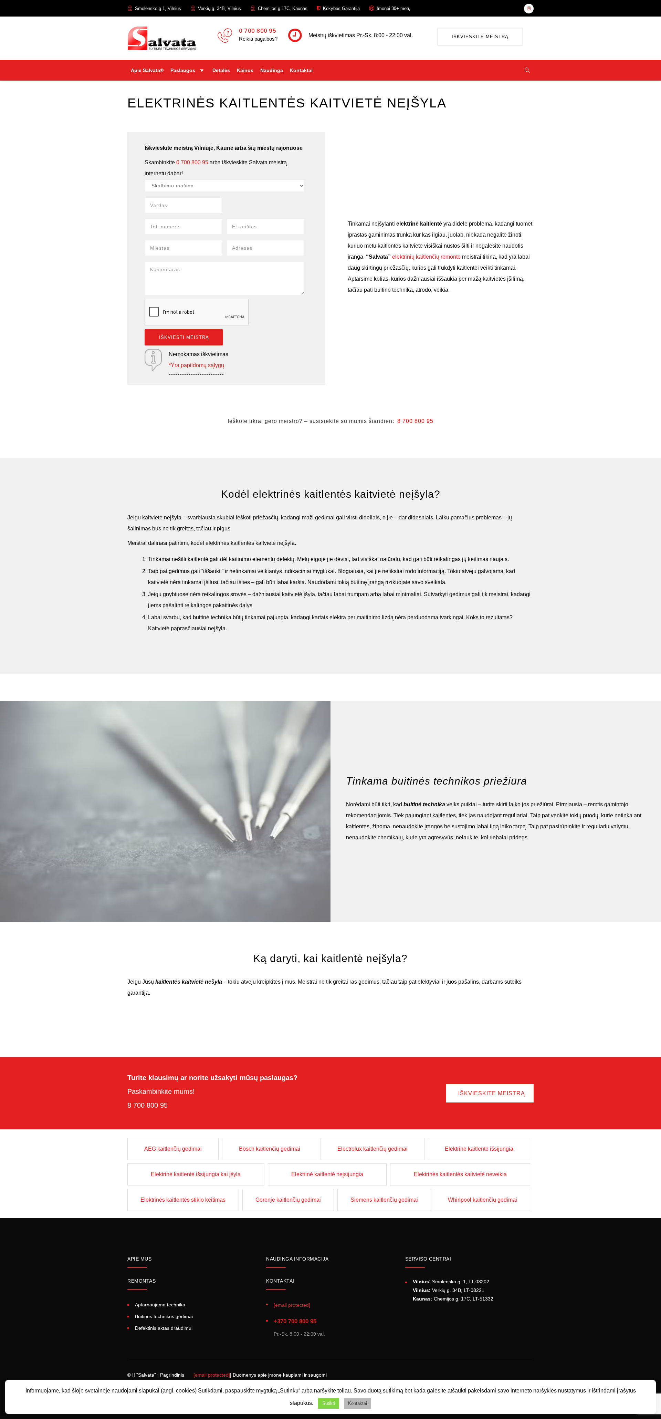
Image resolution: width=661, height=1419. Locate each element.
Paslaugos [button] (182, 70)
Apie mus (139, 1259)
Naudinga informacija (297, 1259)
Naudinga (271, 70)
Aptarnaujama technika (160, 1304)
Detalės (221, 70)
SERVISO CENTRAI (428, 1259)
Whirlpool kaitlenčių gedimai (482, 1200)
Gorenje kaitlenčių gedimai (288, 1200)
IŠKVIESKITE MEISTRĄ (480, 36)
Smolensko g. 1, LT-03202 (451, 1281)
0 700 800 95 (257, 31)
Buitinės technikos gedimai (164, 1316)
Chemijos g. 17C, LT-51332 (453, 1299)
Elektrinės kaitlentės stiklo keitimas (182, 1200)
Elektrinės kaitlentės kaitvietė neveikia (460, 1174)
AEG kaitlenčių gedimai (173, 1149)
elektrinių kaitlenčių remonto (426, 257)
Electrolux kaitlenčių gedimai (372, 1149)
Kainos (245, 70)
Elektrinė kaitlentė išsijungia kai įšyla (196, 1174)
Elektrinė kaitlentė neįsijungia (327, 1174)
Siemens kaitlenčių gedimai (384, 1200)
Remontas (141, 1281)
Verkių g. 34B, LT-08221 (448, 1290)
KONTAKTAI (280, 1281)
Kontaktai (301, 70)
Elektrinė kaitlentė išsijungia (479, 1149)
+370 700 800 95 (295, 1321)
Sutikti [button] (328, 1403)
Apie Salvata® (147, 70)
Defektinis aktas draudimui (163, 1328)
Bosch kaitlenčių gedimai (269, 1149)
